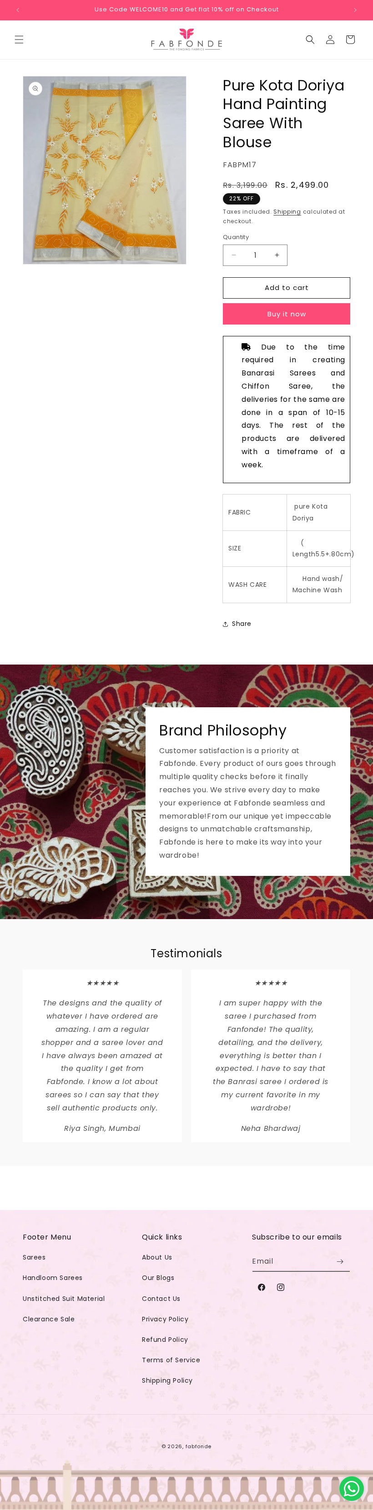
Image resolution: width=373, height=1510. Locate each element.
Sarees (34, 1257)
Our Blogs (158, 1277)
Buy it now (286, 314)
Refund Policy (165, 1339)
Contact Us (161, 1298)
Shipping (287, 211)
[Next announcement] (355, 10)
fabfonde (199, 1446)
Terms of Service (171, 1360)
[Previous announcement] (18, 10)
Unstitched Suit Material (64, 1298)
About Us (157, 1257)
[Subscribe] (340, 1261)
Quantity (236, 237)
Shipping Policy (167, 1380)
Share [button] (242, 623)
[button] (19, 40)
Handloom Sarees (53, 1277)
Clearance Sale (49, 1319)
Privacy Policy (165, 1319)
